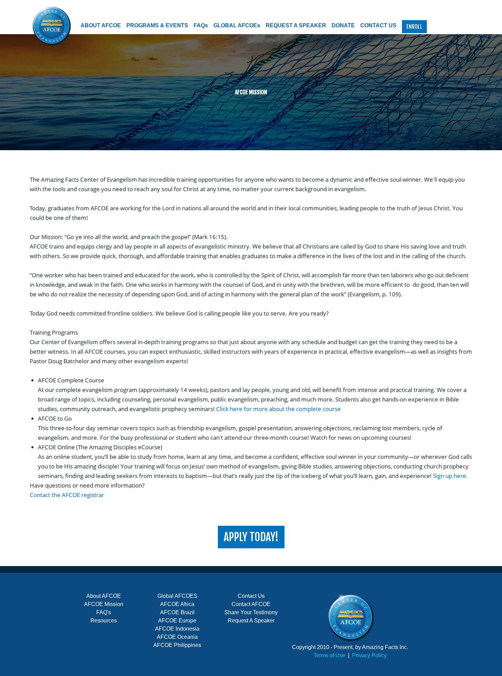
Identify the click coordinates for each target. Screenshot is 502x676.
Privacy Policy (369, 655)
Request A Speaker (251, 620)
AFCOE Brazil (177, 612)
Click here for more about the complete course (278, 409)
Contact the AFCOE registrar (67, 495)
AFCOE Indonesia (177, 629)
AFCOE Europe (177, 620)
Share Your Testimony (251, 612)
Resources (103, 620)
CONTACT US (378, 25)
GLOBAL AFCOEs (236, 25)
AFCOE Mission (103, 604)
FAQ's (103, 612)
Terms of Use (329, 655)
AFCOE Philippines (177, 645)
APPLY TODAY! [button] (251, 537)
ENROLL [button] (414, 26)
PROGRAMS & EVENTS (157, 25)
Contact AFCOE (251, 604)
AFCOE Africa (177, 604)
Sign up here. (450, 476)
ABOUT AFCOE (101, 25)
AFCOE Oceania (177, 637)
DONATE (343, 25)
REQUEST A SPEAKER (296, 25)
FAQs (201, 25)
